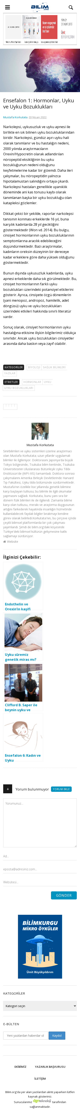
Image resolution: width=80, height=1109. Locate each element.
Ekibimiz (20, 1067)
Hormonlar (32, 382)
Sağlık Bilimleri (54, 367)
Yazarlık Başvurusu (50, 1067)
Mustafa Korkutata (15, 117)
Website (12, 542)
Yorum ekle (61, 789)
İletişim (40, 1078)
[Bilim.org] (40, 7)
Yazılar (9, 373)
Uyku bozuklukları (18, 388)
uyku (47, 382)
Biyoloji (34, 367)
